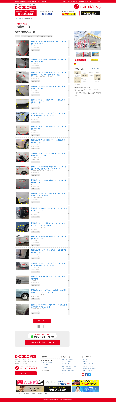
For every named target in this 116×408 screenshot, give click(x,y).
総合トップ (67, 1)
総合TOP (44, 357)
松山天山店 (22, 18)
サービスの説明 (96, 69)
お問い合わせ (25, 373)
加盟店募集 (81, 1)
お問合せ (98, 1)
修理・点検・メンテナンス (44, 36)
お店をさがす (45, 370)
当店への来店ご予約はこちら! (41, 342)
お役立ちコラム (90, 1)
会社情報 (74, 1)
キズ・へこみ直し (28, 36)
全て (18, 36)
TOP (16, 18)
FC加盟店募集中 (90, 13)
